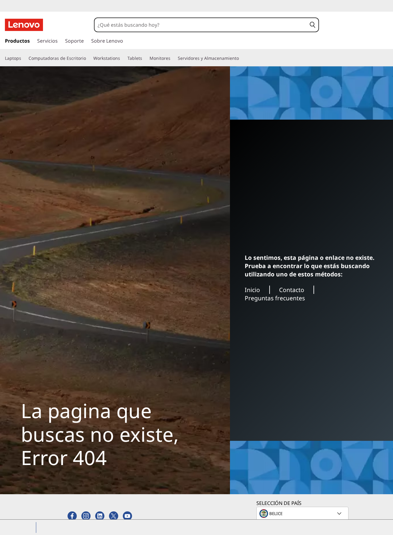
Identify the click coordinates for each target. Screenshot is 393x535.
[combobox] (201, 24)
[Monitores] (173, 58)
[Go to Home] (24, 25)
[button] (312, 24)
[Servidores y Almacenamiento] (241, 58)
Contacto (291, 290)
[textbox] (303, 513)
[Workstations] (122, 58)
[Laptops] (23, 58)
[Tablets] (144, 58)
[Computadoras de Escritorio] (88, 58)
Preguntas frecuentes (275, 298)
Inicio (252, 290)
